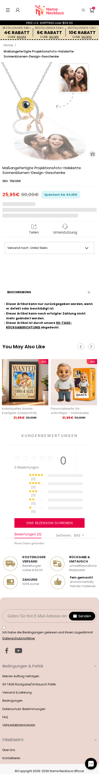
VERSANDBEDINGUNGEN (18, 708)
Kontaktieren (11, 741)
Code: (17, 37)
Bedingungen (12, 684)
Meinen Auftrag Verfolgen (20, 659)
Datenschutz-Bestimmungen (23, 692)
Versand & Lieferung (17, 676)
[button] (8, 10)
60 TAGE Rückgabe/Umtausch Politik (29, 667)
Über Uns (8, 733)
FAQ (5, 700)
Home (8, 45)
